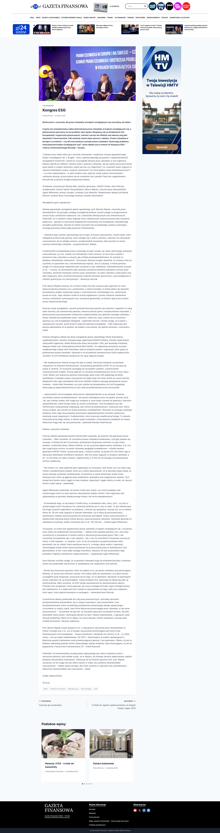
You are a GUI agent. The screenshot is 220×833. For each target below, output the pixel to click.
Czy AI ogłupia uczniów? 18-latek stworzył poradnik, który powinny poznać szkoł (107, 27)
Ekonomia (101, 17)
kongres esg (73, 689)
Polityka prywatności (97, 825)
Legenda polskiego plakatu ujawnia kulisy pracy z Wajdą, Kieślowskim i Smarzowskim (151, 27)
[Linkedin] (148, 810)
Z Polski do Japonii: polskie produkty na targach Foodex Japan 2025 (114, 704)
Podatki (164, 17)
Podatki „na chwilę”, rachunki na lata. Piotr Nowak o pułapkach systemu (194, 27)
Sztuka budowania (103, 763)
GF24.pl (50, 116)
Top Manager (120, 17)
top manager (86, 689)
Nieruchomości (153, 17)
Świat (38, 17)
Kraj (32, 17)
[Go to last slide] (45, 755)
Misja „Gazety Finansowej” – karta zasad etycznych (109, 821)
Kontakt (92, 809)
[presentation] (63, 743)
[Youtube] (135, 810)
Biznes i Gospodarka (51, 17)
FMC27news (140, 17)
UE (95, 689)
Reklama (92, 813)
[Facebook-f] (144, 810)
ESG (46, 689)
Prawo (110, 17)
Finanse (130, 17)
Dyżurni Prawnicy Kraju (71, 17)
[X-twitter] (139, 810)
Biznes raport (90, 17)
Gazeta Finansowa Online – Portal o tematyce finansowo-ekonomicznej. (57, 816)
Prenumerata (94, 817)
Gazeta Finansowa (58, 689)
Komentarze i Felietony (180, 17)
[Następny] (129, 755)
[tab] (82, 783)
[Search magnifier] (145, 6)
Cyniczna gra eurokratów (50, 703)
